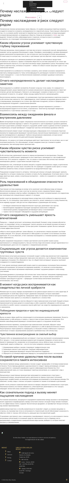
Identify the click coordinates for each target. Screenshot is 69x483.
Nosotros (33, 4)
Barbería (33, 8)
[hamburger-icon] (65, 1)
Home (31, 2)
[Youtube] (66, 479)
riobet (55, 35)
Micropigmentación (37, 10)
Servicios (32, 6)
